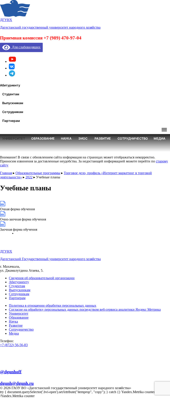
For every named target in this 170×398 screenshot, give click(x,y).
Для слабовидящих (25, 47)
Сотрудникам (19, 294)
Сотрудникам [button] (12, 112)
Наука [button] (66, 138)
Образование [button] (43, 138)
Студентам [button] (10, 94)
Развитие (16, 325)
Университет (18, 313)
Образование (19, 317)
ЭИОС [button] (82, 138)
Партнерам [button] (11, 121)
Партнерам (17, 298)
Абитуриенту (19, 282)
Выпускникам (19, 290)
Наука (13, 321)
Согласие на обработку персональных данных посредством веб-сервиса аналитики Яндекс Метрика (85, 309)
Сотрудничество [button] (133, 138)
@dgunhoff (10, 371)
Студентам (17, 286)
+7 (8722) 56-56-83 (14, 345)
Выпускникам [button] (12, 103)
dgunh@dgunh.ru (17, 383)
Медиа (14, 333)
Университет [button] (13, 138)
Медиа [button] (159, 138)
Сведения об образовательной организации (42, 278)
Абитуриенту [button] (10, 85)
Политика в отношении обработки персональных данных (52, 305)
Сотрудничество (21, 329)
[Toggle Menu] (164, 129)
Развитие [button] (103, 138)
